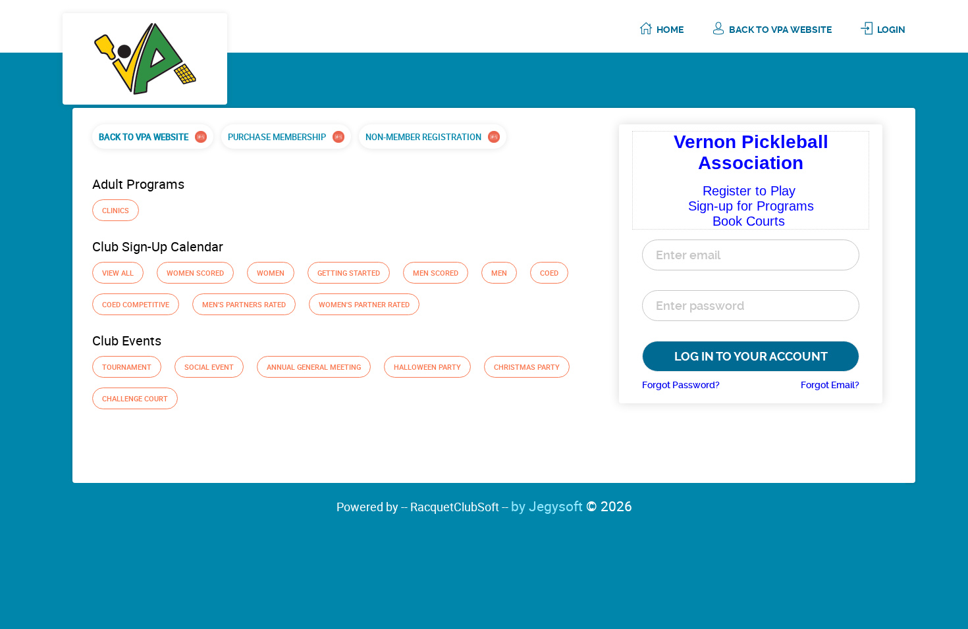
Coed (549, 273)
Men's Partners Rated (244, 304)
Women (270, 273)
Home (670, 29)
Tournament (126, 367)
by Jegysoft (571, 506)
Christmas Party (527, 367)
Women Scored (195, 273)
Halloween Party (427, 367)
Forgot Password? (681, 385)
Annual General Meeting (314, 367)
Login (891, 29)
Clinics (115, 210)
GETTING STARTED (348, 273)
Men (499, 273)
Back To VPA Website (780, 29)
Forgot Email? (830, 385)
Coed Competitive (135, 304)
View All (118, 273)
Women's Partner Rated (364, 304)
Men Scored (435, 273)
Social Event (209, 367)
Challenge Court (135, 398)
